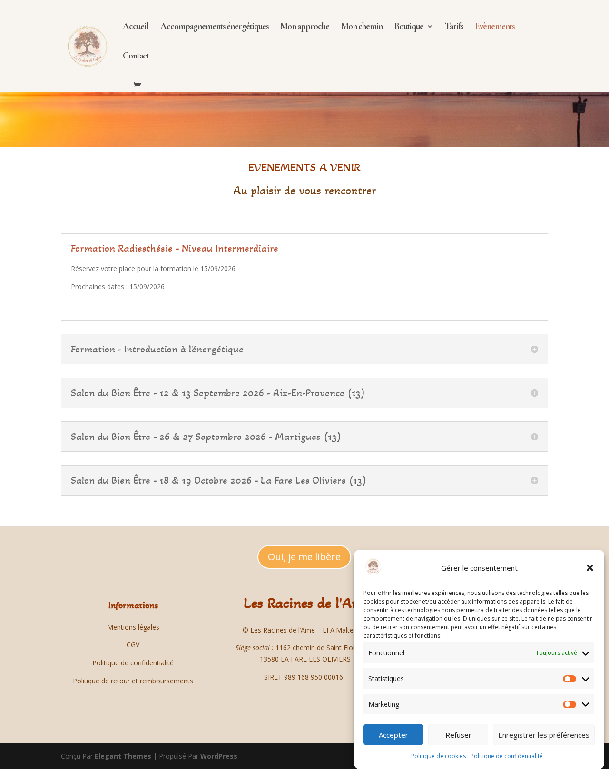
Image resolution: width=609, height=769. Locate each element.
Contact (136, 56)
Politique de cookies (438, 756)
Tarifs (454, 27)
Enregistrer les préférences (543, 735)
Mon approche (304, 27)
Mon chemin (362, 27)
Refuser (458, 735)
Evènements (494, 27)
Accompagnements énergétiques (214, 27)
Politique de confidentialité (507, 756)
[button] (590, 568)
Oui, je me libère (304, 556)
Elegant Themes (123, 755)
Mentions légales (133, 627)
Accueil (135, 27)
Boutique (408, 27)
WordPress (218, 755)
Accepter (393, 735)
